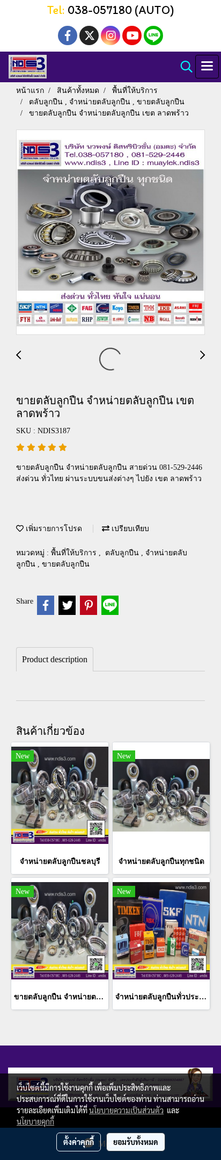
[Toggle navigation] (207, 66)
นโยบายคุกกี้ (35, 1121)
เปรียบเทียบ (129, 529)
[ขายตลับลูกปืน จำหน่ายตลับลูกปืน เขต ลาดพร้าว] (110, 232)
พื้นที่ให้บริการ (75, 553)
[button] (183, 67)
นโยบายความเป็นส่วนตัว (126, 1110)
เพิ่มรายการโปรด (53, 529)
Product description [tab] (54, 659)
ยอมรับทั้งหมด (135, 1142)
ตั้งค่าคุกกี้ (78, 1142)
